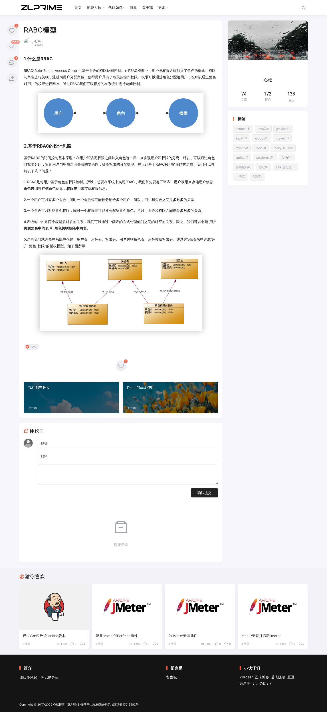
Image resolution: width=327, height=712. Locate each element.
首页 (78, 7)
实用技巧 (243, 167)
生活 (240, 177)
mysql (242, 148)
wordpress (265, 157)
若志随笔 (278, 677)
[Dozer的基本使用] (170, 397)
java (33, 346)
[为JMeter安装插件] (200, 607)
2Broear (246, 677)
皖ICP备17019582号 (125, 704)
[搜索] (304, 8)
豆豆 (291, 677)
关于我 (147, 7)
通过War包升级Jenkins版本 (44, 635)
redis (260, 148)
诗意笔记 (247, 683)
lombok (261, 138)
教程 (263, 167)
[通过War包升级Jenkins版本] (54, 607)
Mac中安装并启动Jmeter (261, 635)
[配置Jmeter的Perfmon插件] (127, 607)
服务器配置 (285, 167)
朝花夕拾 (94, 7)
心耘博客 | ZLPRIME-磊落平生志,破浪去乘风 (82, 704)
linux (241, 138)
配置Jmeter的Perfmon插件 (117, 635)
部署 (257, 177)
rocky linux (283, 148)
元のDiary (264, 683)
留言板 (171, 677)
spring (242, 157)
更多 (161, 7)
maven (282, 138)
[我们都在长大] (71, 397)
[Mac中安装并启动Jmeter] (273, 607)
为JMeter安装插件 (183, 635)
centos (243, 129)
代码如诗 (115, 7)
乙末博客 (262, 677)
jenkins (283, 129)
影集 (133, 7)
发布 (287, 157)
